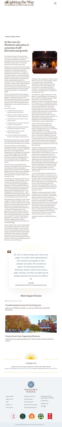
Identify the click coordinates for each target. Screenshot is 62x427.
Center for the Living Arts (30, 405)
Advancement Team (51, 368)
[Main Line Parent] (32, 416)
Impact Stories (10, 396)
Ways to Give (9, 399)
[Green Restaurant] (41, 416)
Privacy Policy (9, 407)
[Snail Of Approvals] (50, 416)
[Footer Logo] (31, 387)
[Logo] (19, 3)
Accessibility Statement (30, 407)
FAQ (7, 402)
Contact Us (9, 405)
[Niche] (23, 416)
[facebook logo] (41, 406)
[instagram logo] (44, 406)
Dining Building (28, 399)
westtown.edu (44, 404)
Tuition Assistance (29, 402)
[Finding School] (14, 416)
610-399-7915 (27, 368)
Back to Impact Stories (13, 36)
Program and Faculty (29, 396)
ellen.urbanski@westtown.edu (14, 368)
